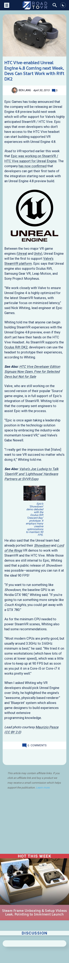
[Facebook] (25, 755)
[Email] (53, 755)
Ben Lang (25, 90)
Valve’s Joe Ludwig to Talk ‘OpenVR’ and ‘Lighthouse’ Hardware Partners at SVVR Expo (31, 474)
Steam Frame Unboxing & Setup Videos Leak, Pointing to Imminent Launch (34, 912)
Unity (37, 254)
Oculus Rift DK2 (15, 347)
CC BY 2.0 (13, 732)
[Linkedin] (43, 755)
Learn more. (43, 787)
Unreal (22, 254)
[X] (16, 755)
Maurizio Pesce (47, 727)
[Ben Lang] (15, 90)
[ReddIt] (34, 755)
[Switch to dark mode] (63, 5)
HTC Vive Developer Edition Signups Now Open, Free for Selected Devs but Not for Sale (32, 372)
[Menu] (6, 5)
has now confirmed (33, 166)
